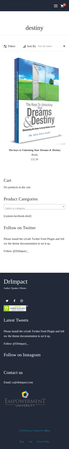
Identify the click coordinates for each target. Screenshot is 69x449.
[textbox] (34, 208)
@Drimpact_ (20, 343)
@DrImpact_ (20, 251)
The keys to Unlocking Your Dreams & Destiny (35, 150)
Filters (11, 46)
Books (34, 154)
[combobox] (34, 206)
